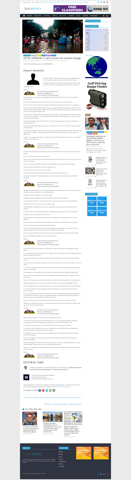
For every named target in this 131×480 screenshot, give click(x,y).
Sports (55, 15)
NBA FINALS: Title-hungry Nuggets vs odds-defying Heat (64, 404)
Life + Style (63, 15)
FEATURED (33, 55)
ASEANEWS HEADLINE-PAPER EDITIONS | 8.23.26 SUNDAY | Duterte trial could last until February (101, 160)
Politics (95, 133)
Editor (33, 60)
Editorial (47, 15)
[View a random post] (107, 15)
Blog (78, 15)
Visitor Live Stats (89, 55)
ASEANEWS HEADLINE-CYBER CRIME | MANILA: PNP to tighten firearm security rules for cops (101, 171)
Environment (94, 15)
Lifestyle (48, 55)
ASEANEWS (29, 15)
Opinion (54, 55)
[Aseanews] (24, 15)
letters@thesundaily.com (64, 386)
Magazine (85, 15)
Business (71, 15)
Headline (61, 451)
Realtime (94, 77)
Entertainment (62, 461)
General (95, 132)
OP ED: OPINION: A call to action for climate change (56, 60)
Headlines (101, 132)
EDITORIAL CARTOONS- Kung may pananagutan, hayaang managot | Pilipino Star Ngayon (31, 429)
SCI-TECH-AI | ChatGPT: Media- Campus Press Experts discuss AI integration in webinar (51, 397)
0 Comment (39, 60)
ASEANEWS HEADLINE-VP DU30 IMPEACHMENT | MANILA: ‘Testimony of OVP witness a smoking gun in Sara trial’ (68, 1)
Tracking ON (98, 77)
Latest (39, 55)
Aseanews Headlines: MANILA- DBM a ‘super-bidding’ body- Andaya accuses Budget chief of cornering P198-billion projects (72, 431)
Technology (61, 466)
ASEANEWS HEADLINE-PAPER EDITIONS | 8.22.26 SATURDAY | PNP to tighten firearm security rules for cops (101, 183)
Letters (43, 55)
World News (37, 15)
